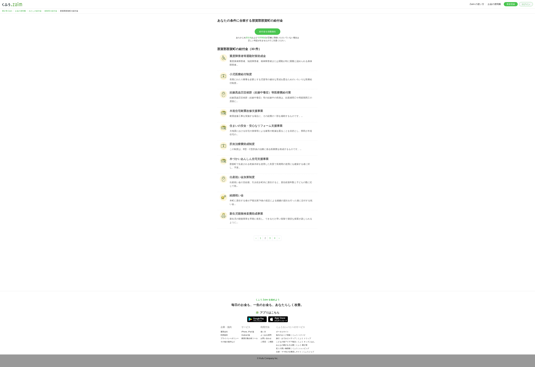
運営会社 (224, 332)
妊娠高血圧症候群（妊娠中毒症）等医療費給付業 (260, 92)
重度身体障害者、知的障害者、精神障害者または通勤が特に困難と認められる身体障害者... (271, 63)
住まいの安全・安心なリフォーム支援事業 (256, 125)
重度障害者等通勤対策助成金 (248, 56)
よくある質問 (266, 335)
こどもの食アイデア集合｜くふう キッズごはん (295, 342)
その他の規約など (228, 342)
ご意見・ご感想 (267, 342)
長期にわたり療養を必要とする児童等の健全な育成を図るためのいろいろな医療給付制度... (271, 81)
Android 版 (245, 335)
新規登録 (511, 4)
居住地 (249, 37)
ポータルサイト (282, 332)
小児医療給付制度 (241, 74)
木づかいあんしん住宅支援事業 (249, 158)
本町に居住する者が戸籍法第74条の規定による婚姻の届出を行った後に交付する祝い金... (271, 202)
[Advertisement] (267, 264)
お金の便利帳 (494, 4)
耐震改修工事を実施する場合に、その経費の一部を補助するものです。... (266, 116)
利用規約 (224, 335)
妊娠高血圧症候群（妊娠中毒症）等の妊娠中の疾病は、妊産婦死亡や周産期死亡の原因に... (271, 99)
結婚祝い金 (237, 195)
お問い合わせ (266, 338)
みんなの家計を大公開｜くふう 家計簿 (291, 345)
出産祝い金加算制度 (242, 177)
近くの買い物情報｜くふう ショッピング (292, 348)
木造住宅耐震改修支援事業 (246, 110)
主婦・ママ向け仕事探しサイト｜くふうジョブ (295, 352)
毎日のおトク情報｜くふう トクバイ (291, 335)
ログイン (526, 4)
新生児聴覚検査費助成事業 (246, 213)
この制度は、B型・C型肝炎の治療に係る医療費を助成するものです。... (265, 149)
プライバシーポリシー (230, 338)
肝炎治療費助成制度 (242, 143)
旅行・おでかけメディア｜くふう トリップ (293, 338)
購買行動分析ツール (249, 338)
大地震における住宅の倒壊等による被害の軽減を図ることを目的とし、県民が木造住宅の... (271, 133)
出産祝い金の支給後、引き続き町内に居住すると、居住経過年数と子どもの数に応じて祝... (271, 184)
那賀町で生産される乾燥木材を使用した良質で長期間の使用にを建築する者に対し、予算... (270, 166)
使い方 (263, 332)
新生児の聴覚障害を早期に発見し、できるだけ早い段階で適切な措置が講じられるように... (271, 221)
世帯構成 (262, 37)
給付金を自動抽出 (267, 31)
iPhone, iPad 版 (247, 332)
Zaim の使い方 (477, 4)
